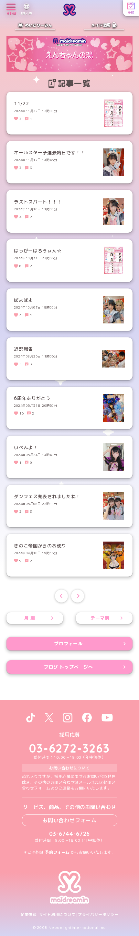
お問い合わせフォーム (69, 820)
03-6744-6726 (69, 833)
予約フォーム (57, 852)
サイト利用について (57, 914)
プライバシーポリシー (98, 914)
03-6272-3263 (69, 748)
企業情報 (28, 914)
